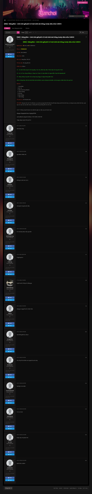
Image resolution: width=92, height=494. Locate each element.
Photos (27, 28)
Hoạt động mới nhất (17, 28)
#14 (86, 434)
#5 (86, 203)
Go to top (85, 488)
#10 (86, 331)
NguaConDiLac (27, 117)
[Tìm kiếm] (86, 16)
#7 (86, 254)
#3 (86, 151)
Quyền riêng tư (73, 488)
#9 (86, 306)
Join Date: (7, 50)
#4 (86, 177)
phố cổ (29, 120)
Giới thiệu (56, 488)
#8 (86, 280)
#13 (86, 409)
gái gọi (21, 120)
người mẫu (25, 120)
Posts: (6, 51)
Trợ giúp (80, 488)
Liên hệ (60, 488)
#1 (86, 37)
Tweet (10, 56)
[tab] (7, 28)
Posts (7, 28)
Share (10, 54)
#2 (86, 125)
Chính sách (65, 488)
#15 (86, 460)
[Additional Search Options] (83, 16)
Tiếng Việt (7, 488)
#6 (86, 228)
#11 (86, 357)
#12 (86, 383)
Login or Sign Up (82, 2)
